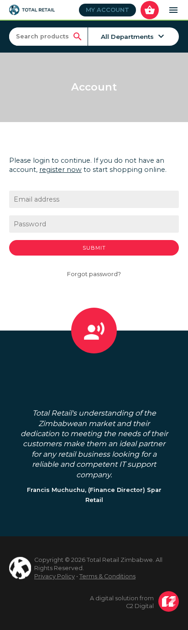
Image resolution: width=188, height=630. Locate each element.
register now (60, 170)
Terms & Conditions (107, 576)
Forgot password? (94, 274)
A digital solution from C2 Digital (122, 602)
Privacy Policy (54, 576)
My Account (107, 9)
